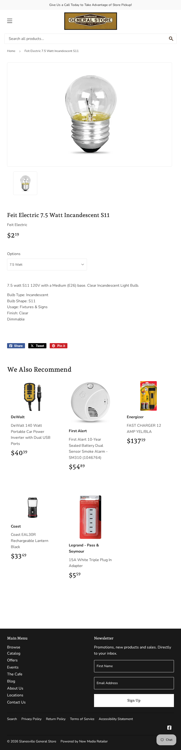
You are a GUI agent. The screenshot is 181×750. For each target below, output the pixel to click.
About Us (15, 688)
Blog (11, 681)
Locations (15, 695)
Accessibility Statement (116, 719)
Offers (12, 660)
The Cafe (14, 674)
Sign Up (133, 700)
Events (13, 667)
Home (11, 51)
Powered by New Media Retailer (84, 741)
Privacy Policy (31, 719)
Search (12, 719)
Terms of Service (82, 719)
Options (14, 253)
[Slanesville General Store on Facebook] (169, 728)
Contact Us (16, 702)
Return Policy (56, 719)
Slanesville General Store (37, 741)
